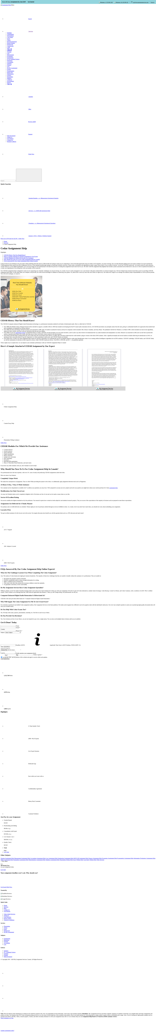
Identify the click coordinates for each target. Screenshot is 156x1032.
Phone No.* (19, 631)
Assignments (10, 34)
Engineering (10, 57)
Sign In (152, 2)
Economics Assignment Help (109, 858)
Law (8, 53)
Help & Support (11, 135)
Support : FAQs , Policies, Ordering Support (39, 236)
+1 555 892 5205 (109, 2)
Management (10, 55)
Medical (9, 78)
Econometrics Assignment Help (125, 858)
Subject (2, 632)
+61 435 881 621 (124, 2)
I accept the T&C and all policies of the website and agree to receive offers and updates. (25, 657)
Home (5, 905)
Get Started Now (5, 658)
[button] (18, 134)
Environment (10, 81)
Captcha (3, 653)
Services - (39, 210)
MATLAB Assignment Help (81, 858)
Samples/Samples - (43, 198)
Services (6, 907)
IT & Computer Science (13, 59)
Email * (18, 627)
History (9, 82)
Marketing (9, 60)
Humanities (10, 76)
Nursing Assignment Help (7, 858)
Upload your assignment (5, 648)
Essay (8, 38)
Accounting (10, 62)
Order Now (4, 442)
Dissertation (7, 926)
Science (9, 75)
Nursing (9, 52)
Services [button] (30, 31)
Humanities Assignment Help (20, 860)
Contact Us (10, 140)
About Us (9, 137)
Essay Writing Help (78, 860)
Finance (9, 65)
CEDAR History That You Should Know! (15, 255)
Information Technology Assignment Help (144, 858)
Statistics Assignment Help (52, 860)
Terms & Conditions (9, 920)
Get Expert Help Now (6, 887)
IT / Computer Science (10, 952)
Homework (10, 44)
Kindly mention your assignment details (26, 653)
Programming (10, 71)
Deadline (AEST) (20, 645)
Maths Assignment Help (7, 860)
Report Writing (11, 43)
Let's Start (6, 852)
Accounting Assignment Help (38, 858)
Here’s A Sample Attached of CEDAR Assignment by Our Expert (21, 256)
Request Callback (11, 141)
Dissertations (10, 35)
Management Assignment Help (22, 858)
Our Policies (10, 138)
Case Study (10, 37)
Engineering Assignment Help (65, 858)
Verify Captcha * (37, 654)
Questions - (41, 223)
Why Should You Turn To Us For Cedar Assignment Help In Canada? (22, 259)
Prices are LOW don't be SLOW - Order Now (12, 238)
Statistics (9, 63)
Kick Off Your (18, 2)
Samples (30, 96)
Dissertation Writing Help (66, 860)
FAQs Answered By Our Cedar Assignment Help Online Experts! (21, 261)
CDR (8, 47)
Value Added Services (9, 914)
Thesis (8, 40)
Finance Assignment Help (95, 858)
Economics (10, 56)
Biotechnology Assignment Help (37, 860)
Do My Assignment (12, 68)
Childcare (9, 79)
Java (8, 66)
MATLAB (10, 72)
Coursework (10, 46)
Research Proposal (12, 41)
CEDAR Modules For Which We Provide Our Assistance (18, 258)
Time (2, 646)
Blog (29, 109)
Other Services (100, 860)
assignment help (113, 488)
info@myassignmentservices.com (140, 2)
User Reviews (7, 917)
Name (17, 626)
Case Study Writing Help (89, 860)
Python (9, 69)
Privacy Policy (7, 918)
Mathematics (10, 74)
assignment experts (20, 332)
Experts (6, 955)
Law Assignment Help (51, 858)
